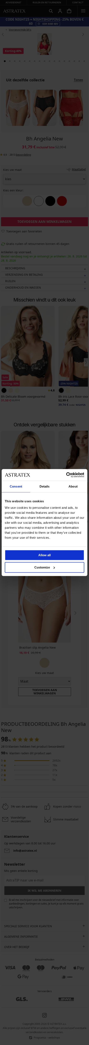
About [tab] (73, 486)
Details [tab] (45, 486)
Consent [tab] (16, 486)
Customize (42, 567)
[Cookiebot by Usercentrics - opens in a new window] (66, 475)
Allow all (44, 555)
